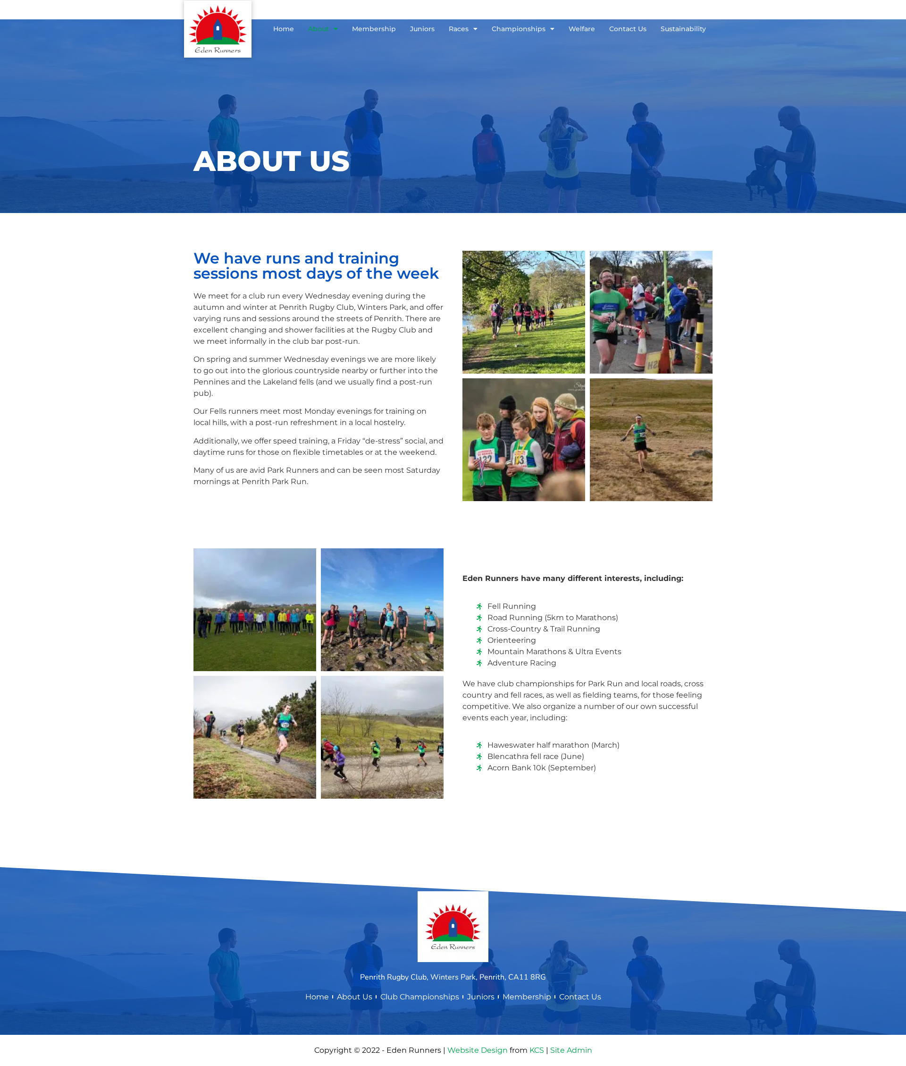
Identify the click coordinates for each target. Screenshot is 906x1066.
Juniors (422, 29)
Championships (518, 29)
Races (459, 29)
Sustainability (683, 29)
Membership (374, 29)
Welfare (582, 29)
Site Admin (571, 1050)
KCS (536, 1050)
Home (283, 29)
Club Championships (419, 996)
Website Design (477, 1050)
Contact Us (627, 29)
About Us (354, 996)
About (318, 29)
